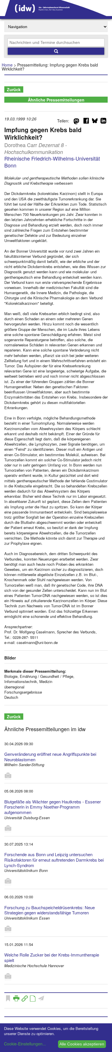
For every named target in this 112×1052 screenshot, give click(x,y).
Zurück (14, 89)
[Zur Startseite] (56, 14)
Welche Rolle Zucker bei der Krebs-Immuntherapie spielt (51, 957)
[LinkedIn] (103, 122)
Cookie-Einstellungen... (25, 1044)
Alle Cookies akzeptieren (81, 1044)
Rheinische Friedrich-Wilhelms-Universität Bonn (52, 162)
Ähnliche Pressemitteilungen (56, 100)
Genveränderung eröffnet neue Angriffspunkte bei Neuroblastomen (50, 756)
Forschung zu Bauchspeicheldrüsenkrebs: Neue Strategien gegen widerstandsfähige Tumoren (49, 910)
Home (7, 65)
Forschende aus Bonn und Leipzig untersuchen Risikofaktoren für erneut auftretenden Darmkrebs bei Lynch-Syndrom (54, 859)
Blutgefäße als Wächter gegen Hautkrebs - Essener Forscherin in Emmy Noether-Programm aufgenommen (52, 807)
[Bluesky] (95, 122)
